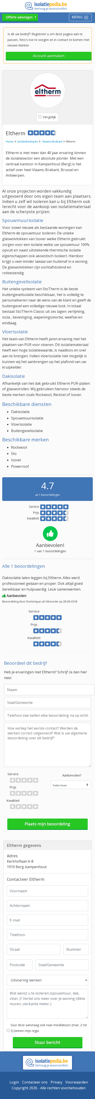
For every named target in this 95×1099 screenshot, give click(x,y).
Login (14, 1082)
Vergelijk (49, 117)
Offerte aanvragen (19, 17)
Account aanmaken (49, 55)
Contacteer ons (35, 1082)
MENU (78, 17)
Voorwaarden (76, 1082)
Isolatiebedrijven (27, 141)
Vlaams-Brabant (52, 141)
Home (9, 141)
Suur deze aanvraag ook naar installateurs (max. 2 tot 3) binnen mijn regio (49, 1028)
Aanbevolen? (72, 775)
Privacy (56, 1082)
